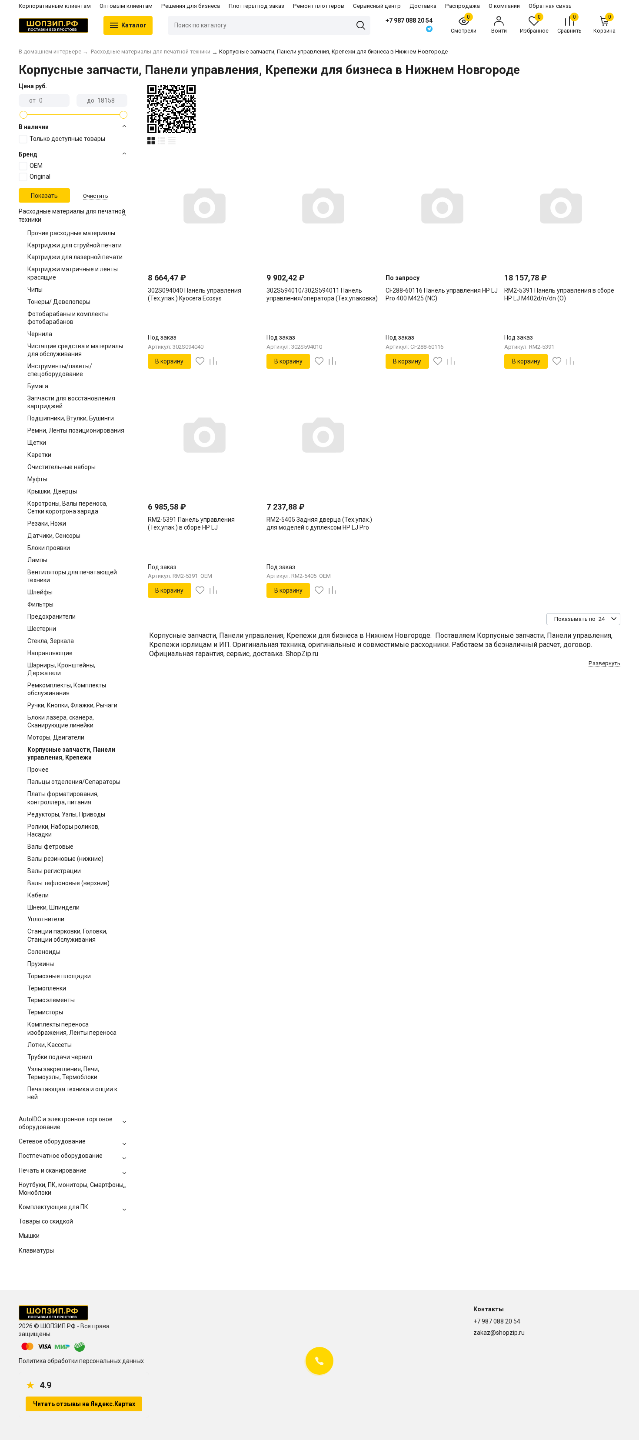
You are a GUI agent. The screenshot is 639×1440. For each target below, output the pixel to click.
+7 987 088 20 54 (409, 20)
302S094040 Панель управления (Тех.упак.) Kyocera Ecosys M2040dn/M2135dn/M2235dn (194, 298)
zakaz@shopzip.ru (499, 1332)
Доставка (422, 6)
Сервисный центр (377, 6)
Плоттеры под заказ (256, 6)
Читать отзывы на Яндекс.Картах (84, 1403)
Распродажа (462, 6)
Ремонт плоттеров (318, 6)
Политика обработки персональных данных (81, 1360)
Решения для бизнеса (190, 6)
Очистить (95, 196)
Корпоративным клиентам (55, 6)
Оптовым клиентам (126, 6)
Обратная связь (550, 6)
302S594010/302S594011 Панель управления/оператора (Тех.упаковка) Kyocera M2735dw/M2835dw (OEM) (322, 298)
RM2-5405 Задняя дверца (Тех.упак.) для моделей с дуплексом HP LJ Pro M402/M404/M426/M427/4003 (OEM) (319, 527)
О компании (504, 6)
